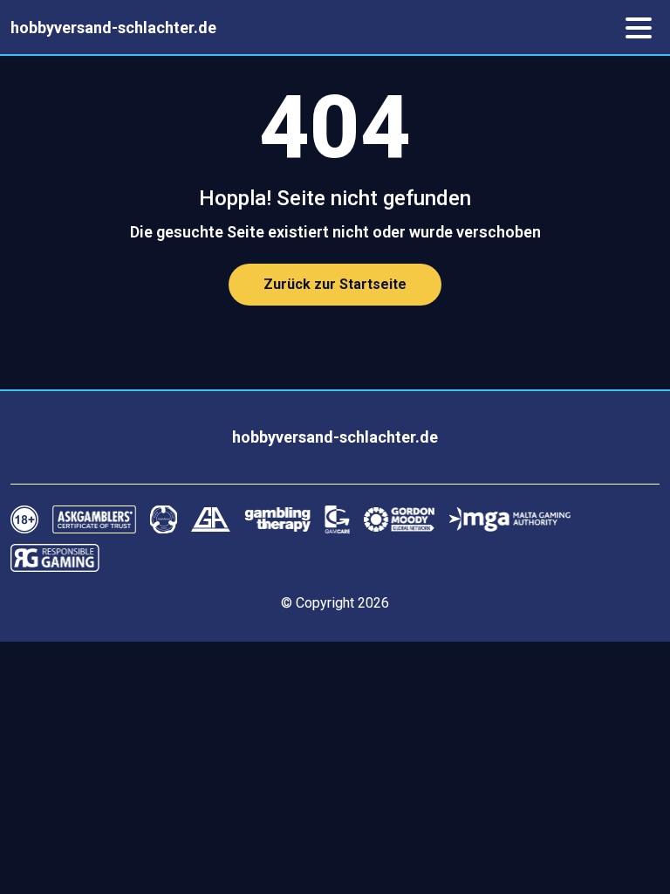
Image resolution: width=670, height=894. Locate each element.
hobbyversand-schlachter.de (113, 27)
